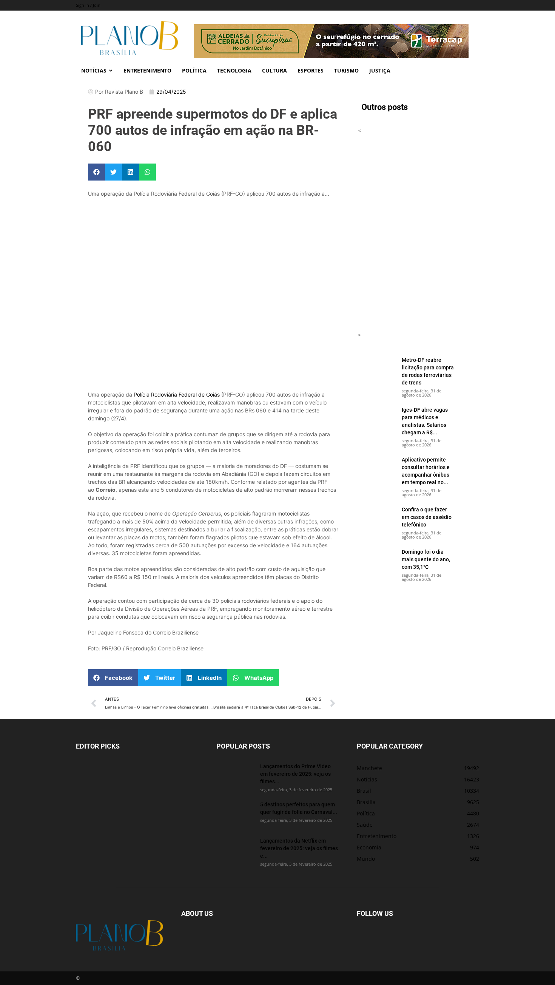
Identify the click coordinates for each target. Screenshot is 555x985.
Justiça (379, 70)
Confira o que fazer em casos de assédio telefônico (427, 517)
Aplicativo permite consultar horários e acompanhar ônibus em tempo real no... (426, 471)
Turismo (346, 70)
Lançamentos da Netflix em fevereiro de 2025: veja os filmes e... (299, 848)
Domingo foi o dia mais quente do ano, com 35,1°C (426, 559)
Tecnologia (234, 70)
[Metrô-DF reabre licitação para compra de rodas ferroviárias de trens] (377, 369)
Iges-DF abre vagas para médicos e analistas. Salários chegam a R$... (425, 421)
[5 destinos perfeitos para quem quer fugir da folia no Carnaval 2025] (235, 814)
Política (194, 70)
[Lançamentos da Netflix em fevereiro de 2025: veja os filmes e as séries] (235, 850)
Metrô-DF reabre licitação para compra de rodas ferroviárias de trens (428, 371)
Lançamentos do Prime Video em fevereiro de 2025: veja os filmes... (295, 774)
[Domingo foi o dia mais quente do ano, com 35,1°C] (377, 561)
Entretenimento (147, 70)
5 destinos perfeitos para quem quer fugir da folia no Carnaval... (298, 808)
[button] (96, 172)
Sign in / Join (88, 5)
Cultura (274, 70)
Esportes (311, 70)
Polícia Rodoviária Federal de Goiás (177, 394)
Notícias (93, 70)
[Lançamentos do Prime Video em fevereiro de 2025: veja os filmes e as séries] (235, 776)
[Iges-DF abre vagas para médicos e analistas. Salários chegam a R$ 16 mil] (377, 419)
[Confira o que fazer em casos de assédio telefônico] (377, 519)
